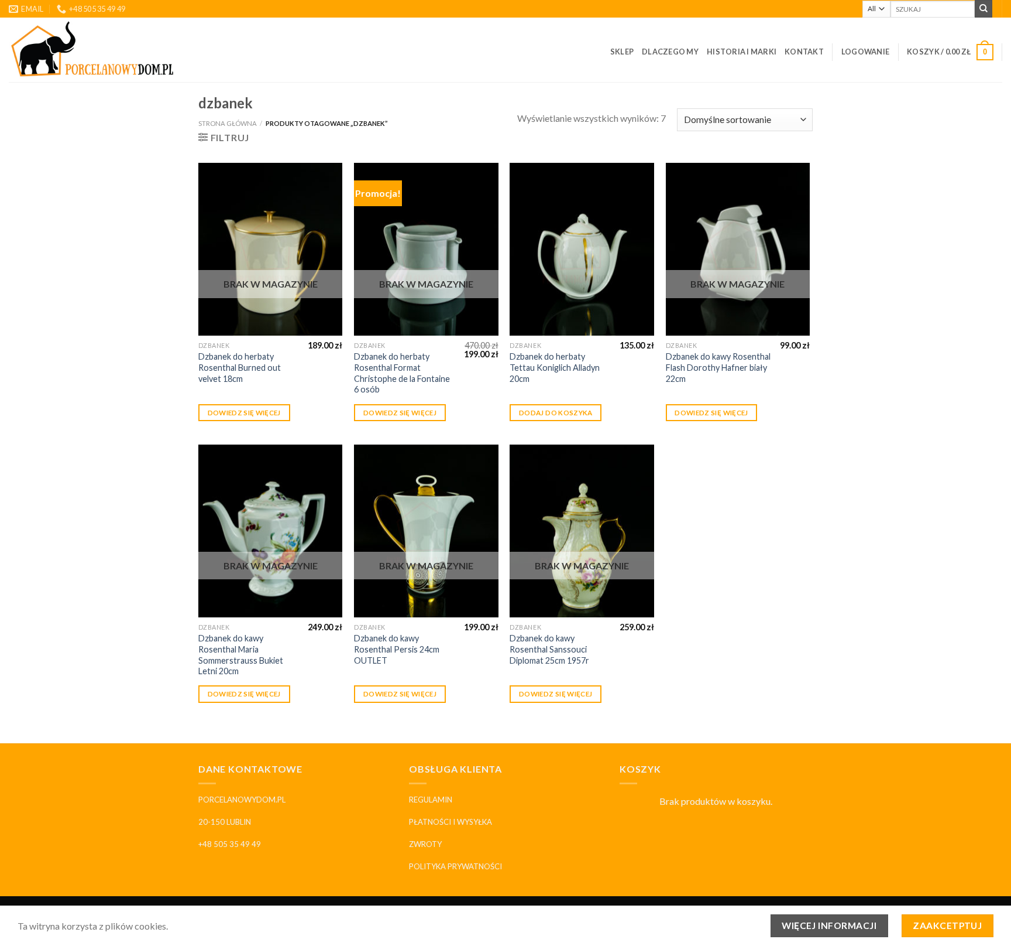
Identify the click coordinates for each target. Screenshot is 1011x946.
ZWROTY (425, 844)
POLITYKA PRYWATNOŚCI (455, 866)
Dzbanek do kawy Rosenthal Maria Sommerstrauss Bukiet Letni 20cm (240, 654)
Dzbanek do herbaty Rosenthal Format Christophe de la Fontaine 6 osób (402, 372)
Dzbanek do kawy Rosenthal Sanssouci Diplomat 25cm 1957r (549, 649)
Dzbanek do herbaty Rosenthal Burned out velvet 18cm (239, 367)
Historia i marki (741, 51)
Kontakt (804, 51)
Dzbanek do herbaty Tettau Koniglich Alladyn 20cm (555, 367)
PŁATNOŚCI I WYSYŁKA (450, 822)
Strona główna (227, 123)
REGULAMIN (430, 799)
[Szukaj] (983, 9)
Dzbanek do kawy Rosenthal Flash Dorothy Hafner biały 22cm (718, 367)
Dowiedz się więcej (244, 412)
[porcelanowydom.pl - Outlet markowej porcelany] (93, 49)
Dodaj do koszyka (556, 412)
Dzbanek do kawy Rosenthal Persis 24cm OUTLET (396, 649)
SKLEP (622, 51)
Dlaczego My (670, 51)
